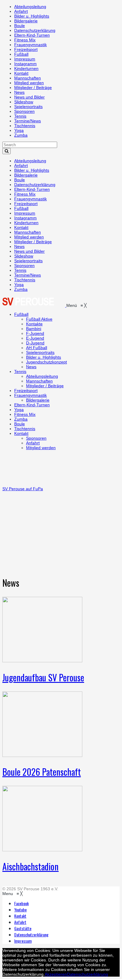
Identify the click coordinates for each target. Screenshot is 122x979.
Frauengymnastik (30, 44)
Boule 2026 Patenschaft (41, 771)
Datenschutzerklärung (34, 30)
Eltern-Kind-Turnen (32, 35)
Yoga (19, 130)
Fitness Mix (25, 40)
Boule (19, 25)
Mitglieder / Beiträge (33, 87)
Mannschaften (27, 78)
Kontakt (21, 73)
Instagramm (25, 63)
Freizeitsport (26, 49)
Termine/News (27, 120)
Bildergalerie (26, 20)
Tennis (20, 116)
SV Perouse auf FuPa (22, 488)
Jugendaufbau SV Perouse (43, 677)
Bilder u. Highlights (31, 16)
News (19, 92)
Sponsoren (24, 111)
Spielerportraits (28, 106)
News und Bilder (29, 97)
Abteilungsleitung (30, 6)
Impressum (24, 59)
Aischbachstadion (30, 866)
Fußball (21, 54)
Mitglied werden (29, 82)
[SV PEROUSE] (34, 305)
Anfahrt (21, 11)
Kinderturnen (26, 68)
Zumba (21, 135)
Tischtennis (24, 125)
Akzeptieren (56, 974)
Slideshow (23, 101)
